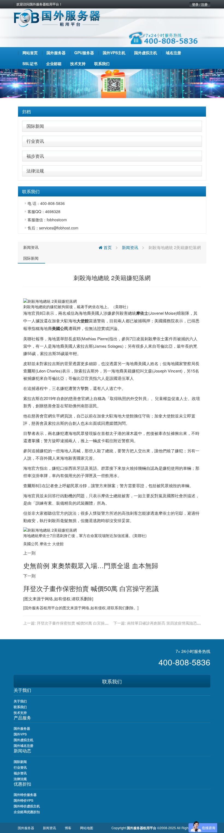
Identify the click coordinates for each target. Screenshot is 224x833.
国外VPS (20, 734)
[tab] (112, 112)
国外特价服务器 (25, 794)
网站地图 (86, 827)
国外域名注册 (23, 745)
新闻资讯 (31, 247)
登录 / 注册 (200, 4)
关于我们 (20, 701)
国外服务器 (33, 607)
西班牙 (74, 468)
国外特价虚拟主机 (27, 806)
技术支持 (20, 712)
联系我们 (112, 681)
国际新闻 (35, 126)
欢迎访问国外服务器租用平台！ (39, 4)
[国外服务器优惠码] (112, 83)
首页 (107, 247)
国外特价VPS (23, 800)
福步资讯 (35, 156)
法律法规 (35, 171)
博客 (68, 827)
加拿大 (58, 320)
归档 (26, 111)
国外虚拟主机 (23, 739)
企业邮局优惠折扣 (27, 811)
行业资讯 (35, 141)
